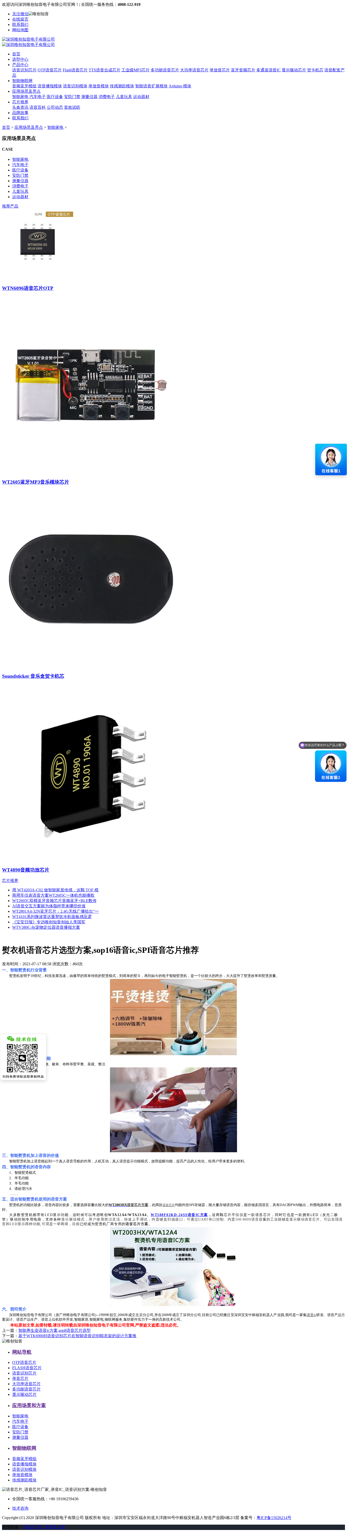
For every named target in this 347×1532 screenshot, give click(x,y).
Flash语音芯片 (75, 70)
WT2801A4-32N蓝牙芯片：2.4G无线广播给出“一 (55, 911)
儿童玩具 (124, 96)
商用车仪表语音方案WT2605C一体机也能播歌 (53, 895)
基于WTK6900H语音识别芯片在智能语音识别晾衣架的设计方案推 (77, 1336)
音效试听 (72, 107)
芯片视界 (20, 102)
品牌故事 (20, 112)
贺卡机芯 (315, 70)
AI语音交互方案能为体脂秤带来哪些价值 (49, 906)
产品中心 (20, 64)
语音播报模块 (50, 86)
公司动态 (55, 107)
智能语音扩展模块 (151, 86)
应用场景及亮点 (26, 91)
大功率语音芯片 (194, 70)
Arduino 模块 (180, 86)
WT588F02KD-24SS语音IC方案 (179, 1215)
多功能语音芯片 (165, 70)
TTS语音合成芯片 (104, 70)
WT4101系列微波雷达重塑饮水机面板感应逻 (52, 916)
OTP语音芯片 (50, 70)
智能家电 (20, 96)
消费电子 (107, 96)
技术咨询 (20, 1508)
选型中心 (20, 59)
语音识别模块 (75, 86)
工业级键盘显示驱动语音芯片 (295, 1219)
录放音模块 (98, 86)
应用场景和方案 (29, 1405)
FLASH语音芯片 (27, 1368)
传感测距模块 (122, 86)
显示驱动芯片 (294, 70)
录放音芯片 (220, 70)
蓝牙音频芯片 (243, 70)
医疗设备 (55, 96)
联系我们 (20, 24)
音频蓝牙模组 (24, 86)
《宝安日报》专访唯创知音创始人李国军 (48, 922)
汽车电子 (37, 96)
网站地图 (20, 30)
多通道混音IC (268, 70)
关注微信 (20, 14)
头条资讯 (20, 107)
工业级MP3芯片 (135, 70)
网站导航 (21, 1352)
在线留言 (20, 19)
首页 (16, 54)
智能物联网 (22, 80)
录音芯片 (20, 1378)
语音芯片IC (33, 1527)
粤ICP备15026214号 (274, 1517)
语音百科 (37, 107)
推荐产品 (10, 206)
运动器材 (141, 96)
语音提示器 (55, 1527)
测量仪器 (89, 96)
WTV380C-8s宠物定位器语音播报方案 (46, 927)
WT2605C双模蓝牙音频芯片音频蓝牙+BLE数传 (54, 900)
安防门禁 (72, 96)
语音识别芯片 (24, 70)
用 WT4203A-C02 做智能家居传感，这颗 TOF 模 (55, 890)
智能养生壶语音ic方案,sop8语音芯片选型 (54, 1330)
